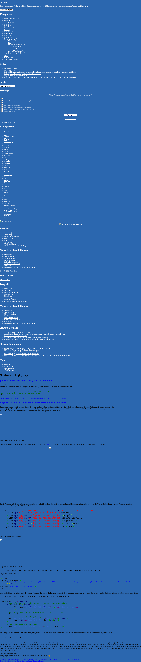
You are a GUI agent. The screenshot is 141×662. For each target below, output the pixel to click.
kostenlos (6, 171)
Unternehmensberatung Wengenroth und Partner (20, 267)
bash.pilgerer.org (9, 256)
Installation (6, 165)
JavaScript (15, 46)
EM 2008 (7, 149)
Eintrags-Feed (8, 366)
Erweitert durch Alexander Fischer (33, 661)
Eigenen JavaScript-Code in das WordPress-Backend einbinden (33, 402)
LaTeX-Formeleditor (11, 262)
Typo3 (14, 48)
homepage (7, 163)
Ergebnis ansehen (70, 119)
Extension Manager (8, 153)
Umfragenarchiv (9, 122)
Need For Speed (8, 175)
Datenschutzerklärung (11, 68)
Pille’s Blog (8, 240)
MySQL (11, 41)
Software (6, 192)
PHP (9, 43)
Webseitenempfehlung (10, 209)
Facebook (7, 20)
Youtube (6, 217)
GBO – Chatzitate (10, 258)
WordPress (15, 50)
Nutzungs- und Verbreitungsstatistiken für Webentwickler (22, 74)
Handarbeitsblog (9, 260)
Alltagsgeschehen (10, 18)
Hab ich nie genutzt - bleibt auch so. (15, 99)
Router (5, 190)
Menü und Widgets (6, 10)
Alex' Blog (3, 2)
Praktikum (7, 37)
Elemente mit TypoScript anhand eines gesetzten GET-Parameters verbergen (29, 339)
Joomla (6, 30)
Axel (5, 352)
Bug (6, 139)
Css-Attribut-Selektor (37, 398)
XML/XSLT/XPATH (15, 52)
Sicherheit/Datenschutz (11, 54)
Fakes (10, 22)
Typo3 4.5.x (7, 201)
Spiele (6, 56)
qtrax (5, 188)
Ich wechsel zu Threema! (12, 103)
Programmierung (9, 39)
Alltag (5, 135)
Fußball (6, 26)
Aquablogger (8, 254)
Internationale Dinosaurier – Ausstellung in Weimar (26, 352)
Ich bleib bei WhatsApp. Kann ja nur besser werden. (21, 109)
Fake (5, 157)
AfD (5, 133)
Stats (5, 197)
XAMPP (6, 216)
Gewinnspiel (7, 159)
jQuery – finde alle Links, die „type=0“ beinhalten (26, 380)
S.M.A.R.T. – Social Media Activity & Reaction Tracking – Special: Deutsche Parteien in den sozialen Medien (40, 77)
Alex (5, 355)
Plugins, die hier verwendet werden (15, 76)
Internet (7, 167)
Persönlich (7, 33)
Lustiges (7, 31)
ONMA (6, 350)
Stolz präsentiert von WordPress (10, 661)
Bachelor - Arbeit (9, 136)
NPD (5, 177)
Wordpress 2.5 (7, 214)
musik (5, 173)
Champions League (8, 142)
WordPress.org (9, 370)
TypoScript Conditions (9, 205)
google (7, 161)
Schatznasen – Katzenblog (12, 264)
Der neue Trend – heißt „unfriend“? (15, 336)
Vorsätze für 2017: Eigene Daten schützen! (18, 332)
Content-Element (8, 145)
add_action (6, 131)
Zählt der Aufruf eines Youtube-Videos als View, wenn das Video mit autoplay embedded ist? (34, 334)
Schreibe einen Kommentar (58, 398)
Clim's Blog (8, 235)
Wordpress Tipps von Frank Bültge (15, 246)
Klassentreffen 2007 (10, 70)
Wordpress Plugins (10, 244)
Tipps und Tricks (9, 59)
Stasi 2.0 (6, 195)
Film (5, 24)
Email (6, 151)
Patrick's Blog (8, 238)
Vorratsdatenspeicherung (10, 207)
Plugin (7, 180)
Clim (5, 143)
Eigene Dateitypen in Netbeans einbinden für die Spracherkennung (26, 338)
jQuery (5, 169)
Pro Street (6, 186)
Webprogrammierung (15, 44)
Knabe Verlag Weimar (11, 236)
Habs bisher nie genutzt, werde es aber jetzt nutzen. (20, 101)
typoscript (7, 203)
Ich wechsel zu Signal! (11, 111)
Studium (7, 57)
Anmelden (7, 364)
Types (51, 659)
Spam (5, 194)
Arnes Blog (8, 233)
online (5, 280)
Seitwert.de (7, 266)
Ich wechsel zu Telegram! (12, 105)
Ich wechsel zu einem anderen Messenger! (17, 107)
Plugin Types (50, 444)
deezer (6, 147)
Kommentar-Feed (10, 368)
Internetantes (8, 28)
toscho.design (8, 242)
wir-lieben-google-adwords (13, 348)
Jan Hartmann (8, 354)
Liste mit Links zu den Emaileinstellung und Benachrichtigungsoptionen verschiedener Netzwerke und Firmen (40, 72)
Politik (6, 35)
